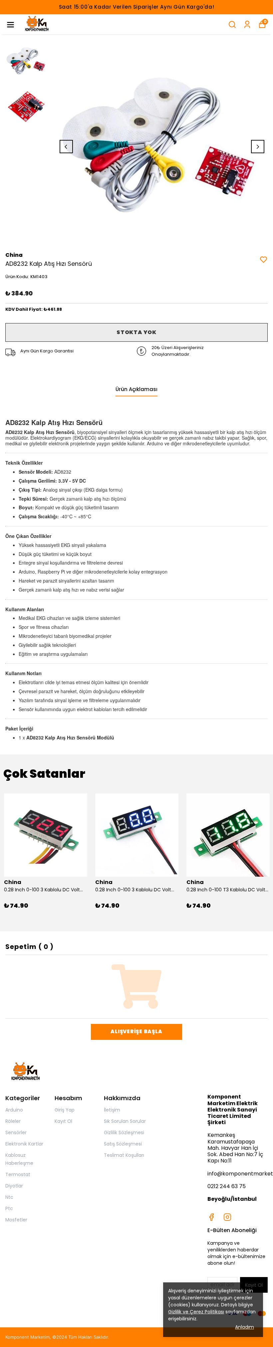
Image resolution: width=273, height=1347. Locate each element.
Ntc (9, 1197)
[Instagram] (227, 1217)
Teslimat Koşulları (124, 1155)
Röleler (13, 1121)
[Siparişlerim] (247, 24)
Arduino (14, 1110)
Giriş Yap (65, 1110)
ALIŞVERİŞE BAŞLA (136, 1031)
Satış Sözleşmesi (123, 1143)
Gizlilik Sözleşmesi (124, 1132)
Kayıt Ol (63, 1121)
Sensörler (16, 1132)
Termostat (17, 1174)
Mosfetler (16, 1219)
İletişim (112, 1110)
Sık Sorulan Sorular (125, 1121)
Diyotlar (14, 1185)
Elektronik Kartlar (24, 1143)
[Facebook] (211, 1217)
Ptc (9, 1208)
